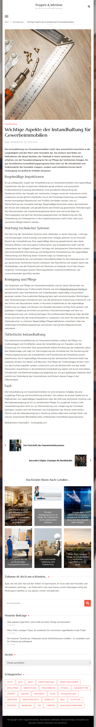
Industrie (12, 699)
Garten (25, 694)
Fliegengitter (81, 688)
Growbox (39, 694)
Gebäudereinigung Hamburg (73, 289)
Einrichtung (30, 688)
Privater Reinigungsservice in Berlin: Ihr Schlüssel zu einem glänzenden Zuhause (48, 517)
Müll (62, 699)
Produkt (11, 705)
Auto (10, 682)
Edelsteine (12, 688)
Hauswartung (68, 694)
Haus (52, 694)
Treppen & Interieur (48, 5)
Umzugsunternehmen (71, 705)
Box (20, 682)
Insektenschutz (31, 699)
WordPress (62, 723)
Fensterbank (48, 688)
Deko (30, 682)
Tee (39, 705)
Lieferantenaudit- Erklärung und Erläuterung (48, 562)
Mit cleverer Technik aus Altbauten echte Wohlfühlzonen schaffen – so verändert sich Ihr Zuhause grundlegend (18, 516)
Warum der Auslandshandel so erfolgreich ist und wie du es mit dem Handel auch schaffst (77, 517)
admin (7, 142)
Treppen (50, 705)
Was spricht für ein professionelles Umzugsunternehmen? (18, 562)
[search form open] (89, 6)
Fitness (64, 688)
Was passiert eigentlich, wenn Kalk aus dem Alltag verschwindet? (38, 622)
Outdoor (75, 699)
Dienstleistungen (69, 682)
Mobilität (50, 699)
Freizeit (11, 694)
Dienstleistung (11, 124)
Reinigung (27, 705)
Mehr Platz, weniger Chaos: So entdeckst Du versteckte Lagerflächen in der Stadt (77, 559)
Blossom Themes (36, 723)
